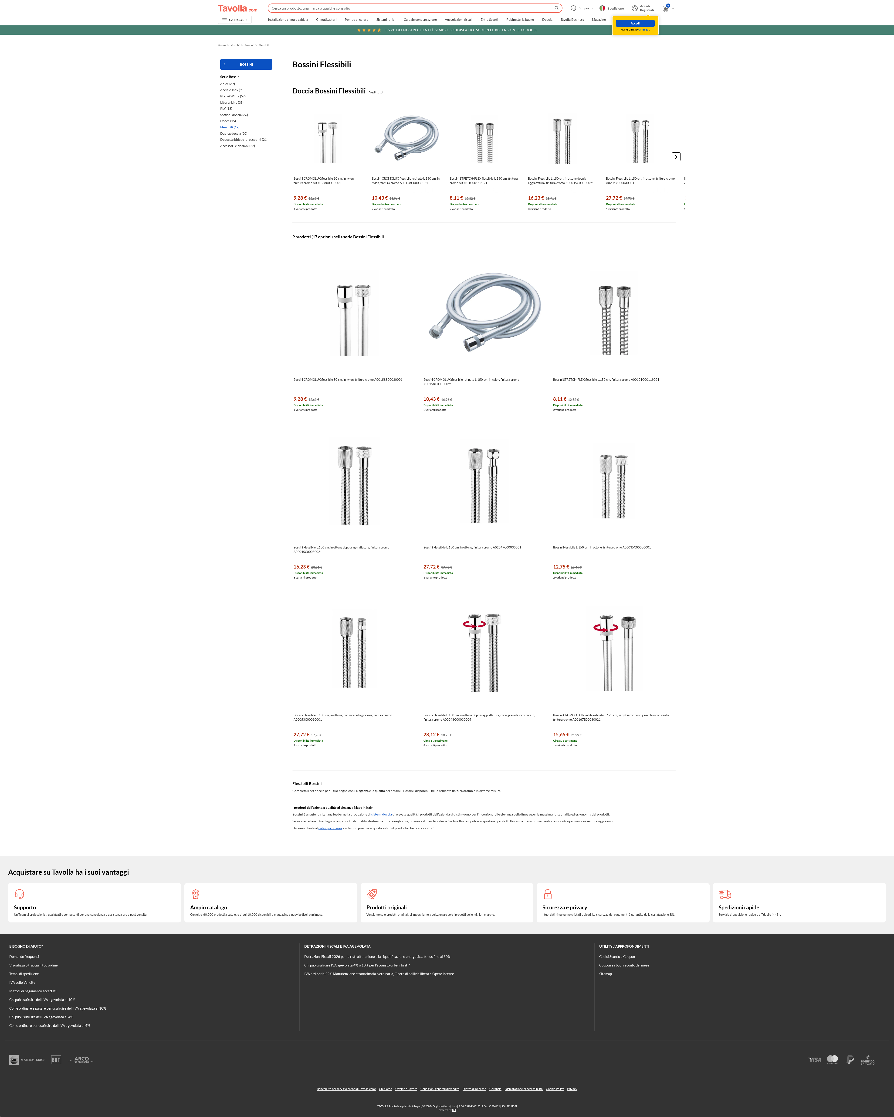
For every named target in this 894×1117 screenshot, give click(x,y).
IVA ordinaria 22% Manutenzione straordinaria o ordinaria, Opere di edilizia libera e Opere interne (379, 974)
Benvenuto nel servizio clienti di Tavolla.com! (346, 1089)
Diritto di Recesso (474, 1089)
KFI (454, 1109)
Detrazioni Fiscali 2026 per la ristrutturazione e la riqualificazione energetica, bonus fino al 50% (377, 956)
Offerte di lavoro (406, 1089)
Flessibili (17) (229, 127)
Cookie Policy (555, 1089)
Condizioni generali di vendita (439, 1089)
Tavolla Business (572, 19)
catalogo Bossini (330, 828)
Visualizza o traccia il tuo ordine (33, 965)
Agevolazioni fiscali (459, 19)
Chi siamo (385, 1089)
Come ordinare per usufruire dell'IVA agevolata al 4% (49, 1025)
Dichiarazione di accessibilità (524, 1089)
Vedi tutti (376, 92)
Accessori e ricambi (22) (237, 146)
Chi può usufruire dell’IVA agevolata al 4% (41, 1017)
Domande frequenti (24, 956)
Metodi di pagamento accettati (33, 991)
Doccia (547, 19)
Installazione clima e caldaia (288, 19)
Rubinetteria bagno (520, 19)
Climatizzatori (326, 19)
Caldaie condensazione (420, 19)
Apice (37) (227, 84)
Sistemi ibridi (386, 19)
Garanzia (495, 1089)
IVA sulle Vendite (22, 982)
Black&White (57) (233, 96)
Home (222, 45)
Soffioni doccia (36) (234, 115)
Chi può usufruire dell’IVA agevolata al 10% (42, 999)
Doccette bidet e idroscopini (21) (244, 139)
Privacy (572, 1089)
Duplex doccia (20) (233, 133)
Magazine (599, 19)
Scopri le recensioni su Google (461, 30)
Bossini (249, 45)
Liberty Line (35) (232, 102)
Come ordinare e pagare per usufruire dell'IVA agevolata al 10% (57, 1008)
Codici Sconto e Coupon (617, 956)
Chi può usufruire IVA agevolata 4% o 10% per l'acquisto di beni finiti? (357, 965)
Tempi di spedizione (24, 974)
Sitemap (605, 974)
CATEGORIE (238, 20)
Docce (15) (228, 121)
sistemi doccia (381, 814)
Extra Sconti (489, 19)
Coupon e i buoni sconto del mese (624, 965)
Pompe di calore (356, 19)
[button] (676, 156)
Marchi (619, 19)
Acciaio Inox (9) (231, 90)
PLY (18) (226, 108)
